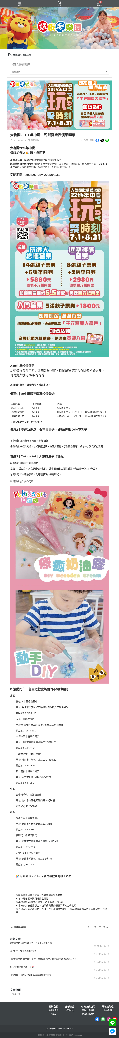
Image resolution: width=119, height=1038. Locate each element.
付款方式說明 (88, 1007)
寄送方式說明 (88, 1010)
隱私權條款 (107, 1007)
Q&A (53, 1014)
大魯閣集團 (53, 1010)
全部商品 (69, 1007)
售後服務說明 (88, 1014)
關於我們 (53, 1007)
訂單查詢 (70, 1010)
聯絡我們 (108, 1010)
